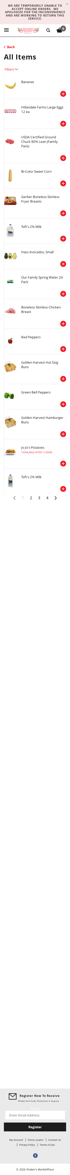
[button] (63, 94)
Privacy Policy (27, 1145)
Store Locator (36, 1140)
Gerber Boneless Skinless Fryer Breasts (40, 199)
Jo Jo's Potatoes (32, 447)
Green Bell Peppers (36, 392)
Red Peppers (31, 337)
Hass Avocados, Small (37, 252)
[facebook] (35, 1155)
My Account (16, 1140)
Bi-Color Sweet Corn (36, 171)
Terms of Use (47, 1145)
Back (10, 47)
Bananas (27, 82)
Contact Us (54, 1140)
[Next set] (55, 498)
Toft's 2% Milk (31, 226)
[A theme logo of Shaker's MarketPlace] (28, 30)
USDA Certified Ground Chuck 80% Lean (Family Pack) (39, 141)
